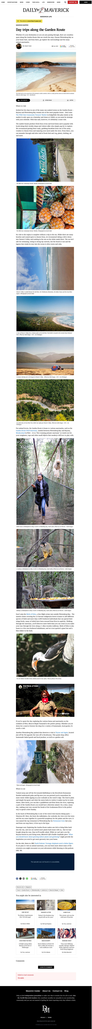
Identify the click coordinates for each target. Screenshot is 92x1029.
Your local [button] (36, 2)
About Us (46, 991)
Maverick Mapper (54, 890)
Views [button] (28, 2)
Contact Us (57, 991)
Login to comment (46, 967)
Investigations (12, 2)
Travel (18, 890)
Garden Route (25, 890)
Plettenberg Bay (36, 890)
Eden (62, 890)
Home (3, 2)
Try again (21, 978)
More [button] (58, 2)
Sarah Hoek (28, 46)
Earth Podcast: (53, 843)
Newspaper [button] (50, 2)
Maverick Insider (33, 991)
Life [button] (43, 2)
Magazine (28, 887)
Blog (66, 991)
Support (71, 2)
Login (85, 2)
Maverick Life (20, 887)
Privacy (43, 1017)
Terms (50, 1017)
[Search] (65, 2)
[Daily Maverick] (46, 10)
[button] (63, 46)
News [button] (21, 2)
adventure (44, 890)
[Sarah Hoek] (19, 46)
